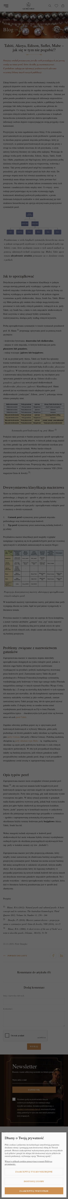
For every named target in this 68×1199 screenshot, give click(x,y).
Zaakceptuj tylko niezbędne (34, 1171)
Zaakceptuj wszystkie (34, 1190)
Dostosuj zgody (34, 1181)
